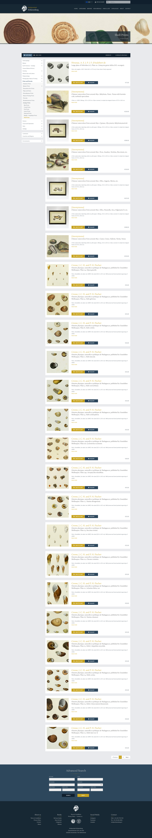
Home (76, 8)
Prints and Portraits (27, 81)
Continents (25, 133)
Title (78, 776)
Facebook (92, 820)
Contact (127, 8)
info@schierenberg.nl (116, 822)
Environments (26, 141)
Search (68, 795)
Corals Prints (27, 107)
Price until (65, 787)
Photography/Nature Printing (30, 78)
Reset (83, 795)
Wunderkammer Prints (28, 100)
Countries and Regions (28, 136)
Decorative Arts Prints (28, 88)
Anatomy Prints (27, 83)
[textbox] (89, 2)
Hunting (25, 71)
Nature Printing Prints (28, 95)
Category (79, 782)
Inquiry (92, 82)
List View (28, 55)
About (122, 8)
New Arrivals (97, 8)
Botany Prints (26, 86)
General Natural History (29, 68)
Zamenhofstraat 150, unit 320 (76, 830)
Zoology (25, 129)
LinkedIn (92, 822)
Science (24, 121)
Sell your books (58, 818)
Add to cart (79, 82)
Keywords (51, 782)
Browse (89, 8)
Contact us (79, 816)
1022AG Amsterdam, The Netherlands (76, 832)
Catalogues (114, 8)
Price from (52, 787)
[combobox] (89, 2)
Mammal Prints (27, 113)
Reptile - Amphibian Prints (30, 115)
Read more (74, 71)
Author (51, 776)
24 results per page (121, 55)
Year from (80, 787)
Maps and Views (27, 91)
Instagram (93, 818)
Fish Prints (26, 109)
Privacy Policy (37, 820)
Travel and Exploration (28, 123)
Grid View (38, 55)
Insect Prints (27, 111)
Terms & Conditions (36, 818)
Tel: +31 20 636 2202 (116, 820)
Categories (82, 8)
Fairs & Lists (106, 8)
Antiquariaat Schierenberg (76, 828)
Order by (108, 55)
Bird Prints (26, 105)
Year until (93, 787)
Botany (24, 63)
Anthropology (26, 60)
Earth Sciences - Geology (29, 65)
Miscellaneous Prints (28, 93)
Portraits (25, 98)
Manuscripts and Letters (29, 73)
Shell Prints (27, 117)
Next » (127, 757)
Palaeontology (26, 76)
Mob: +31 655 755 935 (117, 818)
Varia (24, 126)
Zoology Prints (26, 103)
